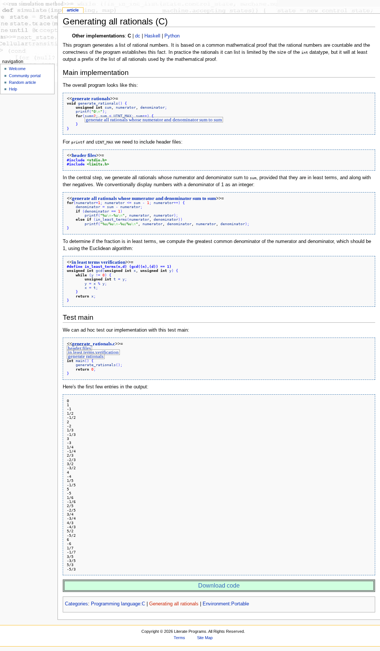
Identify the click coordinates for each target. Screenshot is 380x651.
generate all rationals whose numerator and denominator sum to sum (154, 119)
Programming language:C (118, 603)
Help (13, 89)
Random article (22, 82)
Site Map (205, 637)
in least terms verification (98, 262)
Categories (76, 603)
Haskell (152, 36)
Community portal (24, 75)
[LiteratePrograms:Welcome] (29, 28)
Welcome (17, 68)
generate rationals (91, 98)
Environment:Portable (226, 603)
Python (172, 36)
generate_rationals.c (93, 343)
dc (137, 36)
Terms (179, 637)
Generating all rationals (174, 603)
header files (84, 155)
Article (73, 10)
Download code (219, 585)
